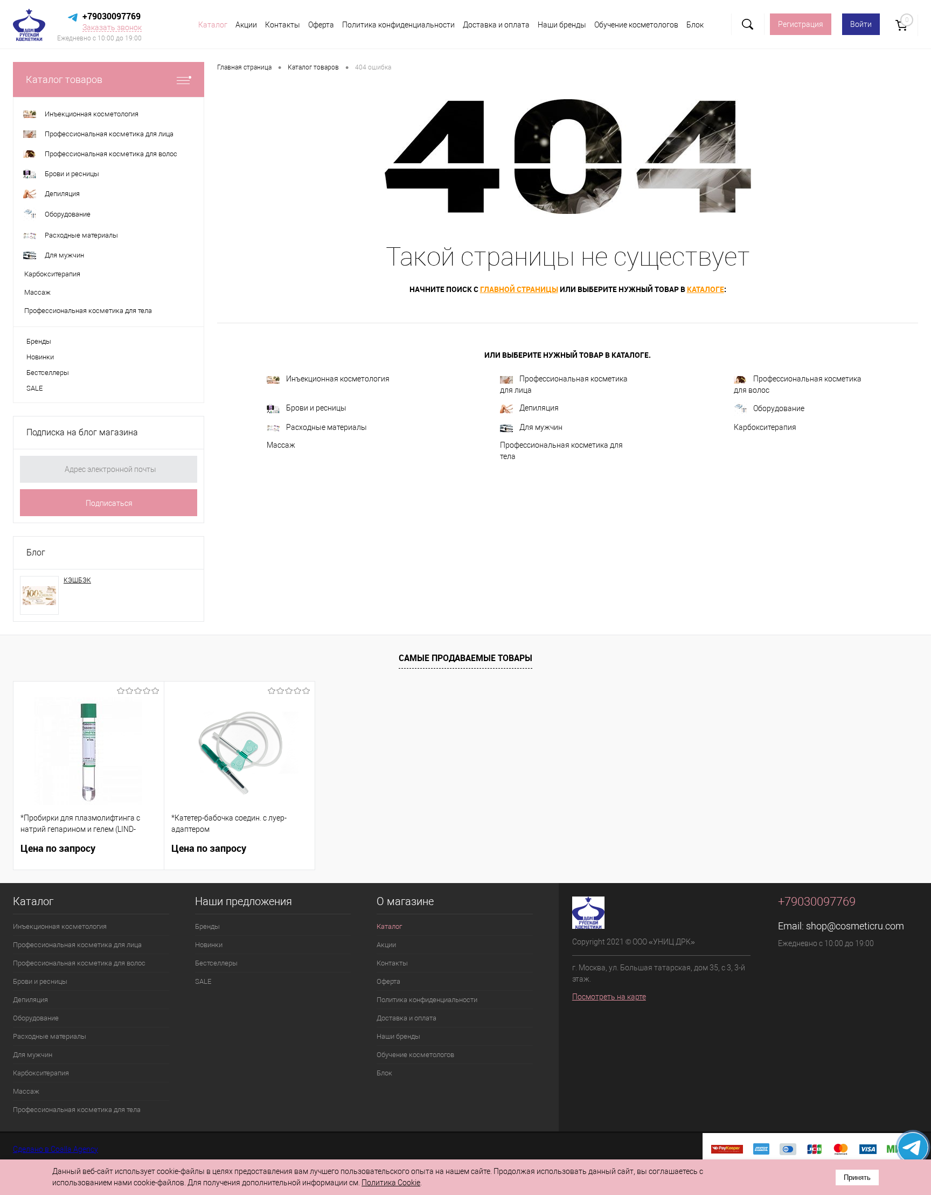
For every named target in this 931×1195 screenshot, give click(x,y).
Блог (35, 552)
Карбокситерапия (765, 427)
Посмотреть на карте (609, 996)
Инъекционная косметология (338, 378)
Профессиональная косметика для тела (561, 451)
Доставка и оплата (496, 24)
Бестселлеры (47, 373)
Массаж (281, 445)
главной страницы (519, 289)
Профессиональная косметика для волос (797, 384)
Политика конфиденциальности (398, 24)
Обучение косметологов (636, 24)
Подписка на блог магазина (82, 432)
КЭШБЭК (77, 580)
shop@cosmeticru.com (855, 926)
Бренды (38, 341)
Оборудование (778, 408)
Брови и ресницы (316, 408)
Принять (857, 1177)
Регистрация (800, 24)
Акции (246, 24)
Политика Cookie (391, 1182)
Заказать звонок (112, 27)
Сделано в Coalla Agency (55, 1149)
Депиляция (539, 408)
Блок (695, 24)
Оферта (321, 24)
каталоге (705, 289)
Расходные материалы (326, 427)
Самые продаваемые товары (465, 658)
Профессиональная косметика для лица (564, 384)
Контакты (282, 24)
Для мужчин (540, 427)
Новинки (40, 357)
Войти (861, 24)
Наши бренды (562, 24)
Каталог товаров (64, 79)
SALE (34, 388)
